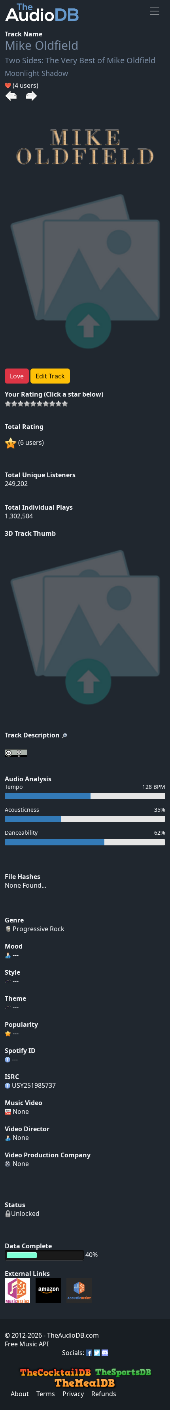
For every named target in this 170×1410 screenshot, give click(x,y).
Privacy (73, 1393)
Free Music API (27, 1344)
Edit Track (50, 376)
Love (17, 376)
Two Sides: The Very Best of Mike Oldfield (80, 60)
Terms (45, 1393)
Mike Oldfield (41, 45)
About (20, 1393)
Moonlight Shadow (36, 73)
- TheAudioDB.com (70, 1335)
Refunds (103, 1393)
